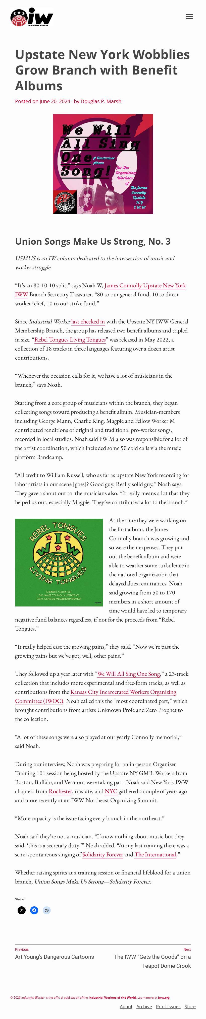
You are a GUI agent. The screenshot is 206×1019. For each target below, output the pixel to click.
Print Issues (168, 1006)
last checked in (88, 321)
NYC (111, 791)
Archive (144, 1006)
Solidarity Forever (102, 854)
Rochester (60, 791)
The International (155, 854)
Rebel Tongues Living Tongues (70, 339)
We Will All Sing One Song (128, 673)
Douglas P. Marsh (101, 101)
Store (190, 1006)
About (126, 1006)
